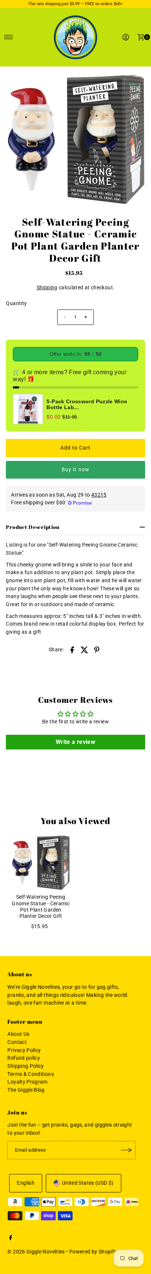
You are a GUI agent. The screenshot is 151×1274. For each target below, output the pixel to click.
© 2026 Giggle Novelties (36, 1252)
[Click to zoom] (133, 86)
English (25, 1183)
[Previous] (18, 139)
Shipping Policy (25, 1066)
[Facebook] (10, 1238)
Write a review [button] (75, 741)
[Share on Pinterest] (96, 649)
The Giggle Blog (25, 1090)
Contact (17, 1042)
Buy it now (75, 469)
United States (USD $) (88, 1183)
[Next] (133, 139)
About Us (18, 1034)
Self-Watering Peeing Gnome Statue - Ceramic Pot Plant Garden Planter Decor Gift (41, 906)
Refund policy (23, 1058)
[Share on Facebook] (72, 649)
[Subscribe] (126, 1150)
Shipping (47, 287)
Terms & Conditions (30, 1074)
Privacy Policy (24, 1050)
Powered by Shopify (93, 1252)
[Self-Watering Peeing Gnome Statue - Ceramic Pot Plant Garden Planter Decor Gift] (40, 862)
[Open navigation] (8, 37)
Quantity (16, 303)
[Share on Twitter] (84, 649)
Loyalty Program (27, 1082)
